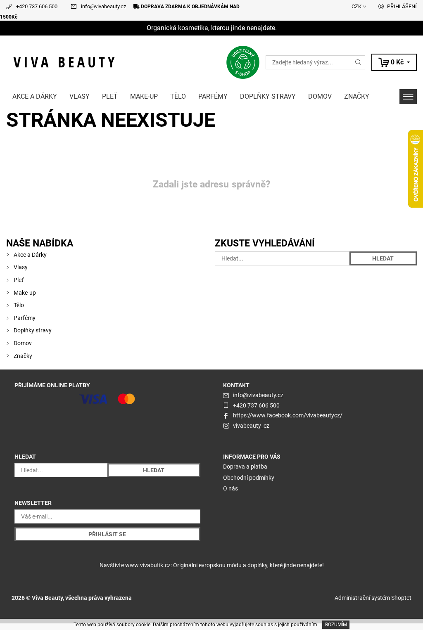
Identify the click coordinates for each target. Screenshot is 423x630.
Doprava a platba (245, 466)
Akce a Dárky (34, 96)
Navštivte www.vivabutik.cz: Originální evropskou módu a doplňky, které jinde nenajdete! (212, 565)
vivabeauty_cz (251, 425)
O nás (230, 488)
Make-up (144, 96)
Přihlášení (402, 6)
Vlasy (79, 96)
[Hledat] (358, 62)
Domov (320, 96)
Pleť (110, 96)
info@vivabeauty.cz (103, 6)
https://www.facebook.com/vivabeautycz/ (287, 415)
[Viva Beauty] (109, 62)
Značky (356, 96)
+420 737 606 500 (36, 6)
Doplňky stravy (268, 96)
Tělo (178, 96)
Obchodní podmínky (248, 477)
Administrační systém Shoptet (373, 597)
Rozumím (336, 625)
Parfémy (213, 96)
